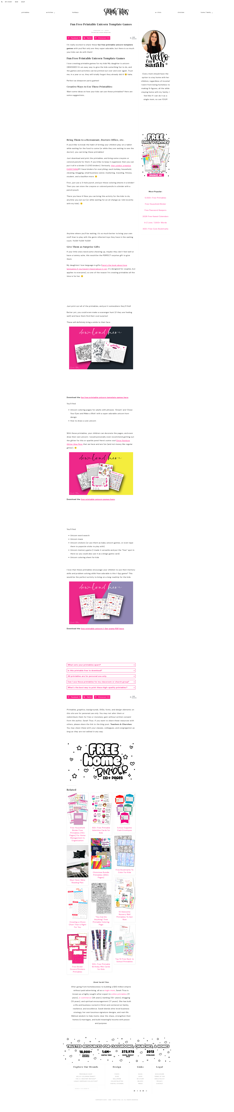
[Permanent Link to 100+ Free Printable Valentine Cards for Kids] (101, 794)
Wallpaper (117, 1079)
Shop (140, 1076)
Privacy (160, 1081)
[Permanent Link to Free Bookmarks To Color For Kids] (124, 837)
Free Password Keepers (155, 210)
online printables (119, 994)
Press (140, 1083)
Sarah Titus (117, 13)
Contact (159, 1083)
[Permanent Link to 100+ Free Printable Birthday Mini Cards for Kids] (101, 931)
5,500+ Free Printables (155, 198)
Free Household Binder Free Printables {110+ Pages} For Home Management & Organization (78, 834)
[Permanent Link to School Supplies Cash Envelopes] (124, 794)
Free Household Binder (155, 204)
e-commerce (85, 998)
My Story (140, 1079)
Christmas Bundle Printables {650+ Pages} (101, 875)
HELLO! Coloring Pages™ (85, 1076)
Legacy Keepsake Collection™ (86, 1081)
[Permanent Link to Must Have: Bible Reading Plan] (77, 847)
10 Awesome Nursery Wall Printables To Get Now (125, 916)
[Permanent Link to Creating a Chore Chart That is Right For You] (77, 889)
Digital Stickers (117, 1083)
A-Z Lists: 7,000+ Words (155, 222)
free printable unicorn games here (98, 499)
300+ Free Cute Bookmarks (155, 229)
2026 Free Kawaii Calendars (155, 216)
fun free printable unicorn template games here (104, 397)
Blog (140, 1074)
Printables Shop (85, 1074)
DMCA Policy (160, 1079)
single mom (109, 990)
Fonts (117, 1074)
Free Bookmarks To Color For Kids (124, 871)
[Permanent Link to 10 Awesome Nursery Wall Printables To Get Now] (124, 879)
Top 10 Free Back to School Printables (124, 960)
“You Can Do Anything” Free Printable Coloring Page (101, 921)
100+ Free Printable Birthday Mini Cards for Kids (101, 966)
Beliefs (140, 1081)
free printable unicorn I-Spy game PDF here (102, 628)
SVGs (117, 1076)
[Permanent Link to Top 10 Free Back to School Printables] (124, 926)
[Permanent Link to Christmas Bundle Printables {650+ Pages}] (101, 839)
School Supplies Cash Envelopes (124, 829)
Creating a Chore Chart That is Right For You (77, 924)
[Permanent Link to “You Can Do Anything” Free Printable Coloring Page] (101, 884)
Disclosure (159, 1074)
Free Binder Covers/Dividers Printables (77, 969)
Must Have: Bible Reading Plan (77, 881)
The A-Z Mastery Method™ (86, 1079)
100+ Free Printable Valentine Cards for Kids (101, 830)
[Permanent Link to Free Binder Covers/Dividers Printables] (77, 933)
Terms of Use (159, 1076)
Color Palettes (117, 1081)
